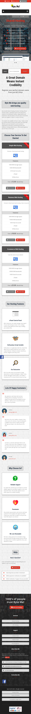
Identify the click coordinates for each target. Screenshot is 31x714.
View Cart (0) (16, 1)
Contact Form (15, 635)
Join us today (17, 607)
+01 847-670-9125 (9, 670)
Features (9, 48)
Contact (8, 1)
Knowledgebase (15, 643)
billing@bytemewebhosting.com (13, 666)
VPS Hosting (15, 625)
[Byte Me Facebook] (4, 681)
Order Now (21, 188)
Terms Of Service (15, 695)
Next (29, 38)
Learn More (11, 188)
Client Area (23, 1)
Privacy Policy (15, 692)
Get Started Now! (21, 48)
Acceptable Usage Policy (15, 699)
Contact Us (16, 567)
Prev (2, 38)
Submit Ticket (15, 639)
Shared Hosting (15, 621)
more (8, 657)
